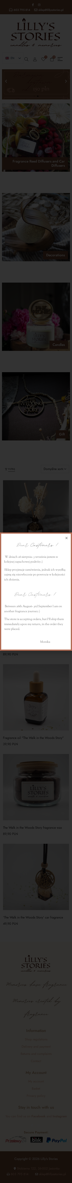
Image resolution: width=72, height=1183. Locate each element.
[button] (66, 537)
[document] (36, 591)
